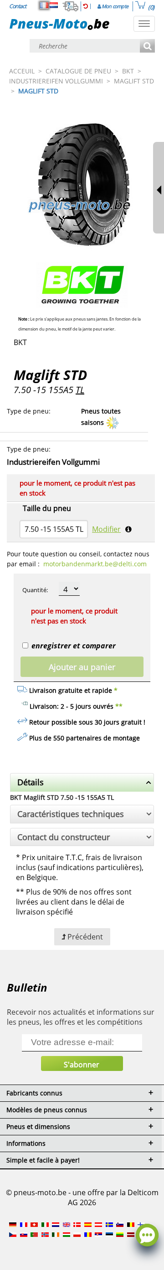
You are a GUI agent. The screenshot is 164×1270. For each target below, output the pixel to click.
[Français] (44, 5)
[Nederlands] (54, 5)
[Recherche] (147, 46)
